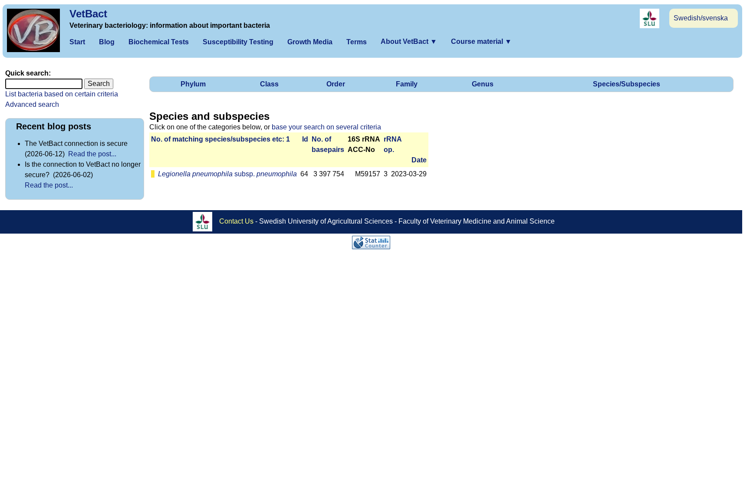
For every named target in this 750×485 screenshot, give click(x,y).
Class (269, 84)
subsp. (227, 174)
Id (305, 139)
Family (407, 84)
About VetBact (409, 41)
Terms (356, 42)
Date (419, 160)
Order (335, 84)
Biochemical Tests (158, 42)
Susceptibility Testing (238, 42)
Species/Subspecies (626, 84)
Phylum (193, 84)
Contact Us (236, 221)
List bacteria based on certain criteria (61, 94)
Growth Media (309, 42)
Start (77, 42)
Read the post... (92, 154)
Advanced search (32, 104)
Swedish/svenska (701, 18)
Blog (107, 42)
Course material (481, 41)
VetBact (88, 14)
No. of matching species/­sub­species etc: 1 (220, 139)
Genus (482, 84)
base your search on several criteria (326, 127)
